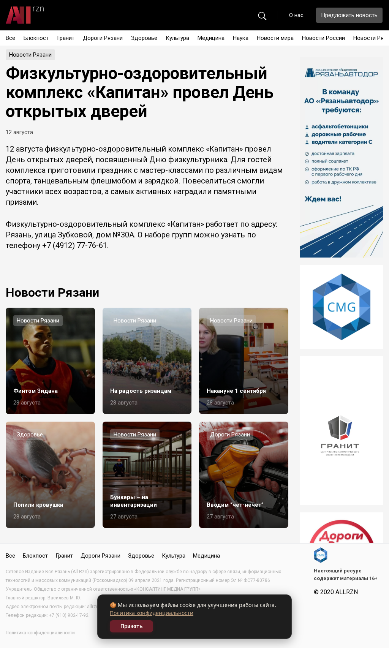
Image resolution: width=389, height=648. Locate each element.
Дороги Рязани (103, 38)
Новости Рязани (30, 54)
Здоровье (144, 38)
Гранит (65, 38)
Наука (240, 38)
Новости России (323, 38)
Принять (131, 626)
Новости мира (275, 38)
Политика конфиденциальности (151, 612)
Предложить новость (349, 15)
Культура (177, 38)
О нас (296, 15)
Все (10, 38)
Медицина (211, 38)
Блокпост (36, 38)
